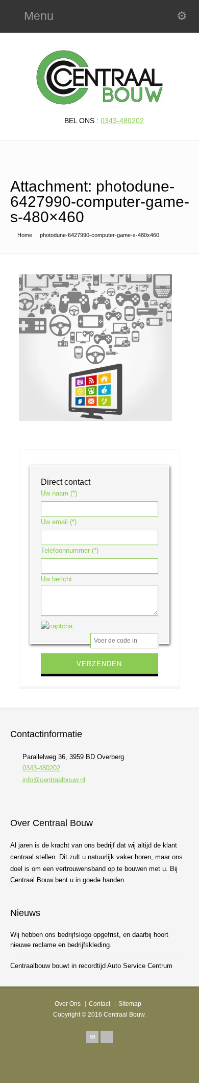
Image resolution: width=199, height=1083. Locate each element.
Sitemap (129, 1003)
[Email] (92, 1037)
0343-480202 (122, 120)
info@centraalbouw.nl (53, 780)
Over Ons (68, 1003)
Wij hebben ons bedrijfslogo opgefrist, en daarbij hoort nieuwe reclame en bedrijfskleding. (89, 940)
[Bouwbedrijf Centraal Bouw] (99, 103)
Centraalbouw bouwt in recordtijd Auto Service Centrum (91, 966)
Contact (99, 1003)
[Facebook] (107, 1037)
